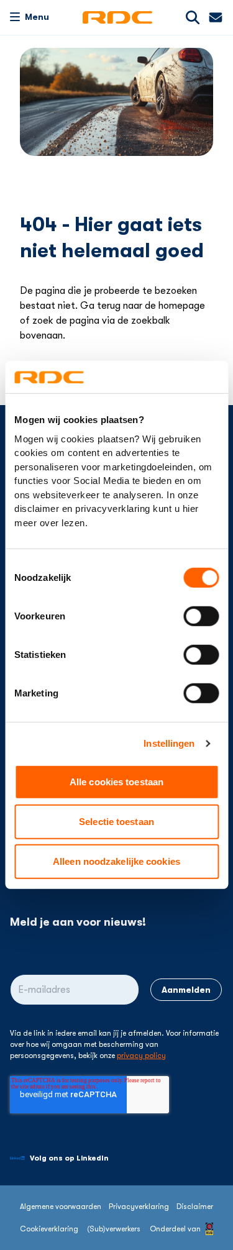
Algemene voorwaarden (60, 1206)
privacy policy (141, 1055)
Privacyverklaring (139, 1206)
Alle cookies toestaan (116, 782)
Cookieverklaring (49, 1229)
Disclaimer (194, 1206)
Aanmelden (186, 990)
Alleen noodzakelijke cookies (116, 861)
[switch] (201, 616)
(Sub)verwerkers (113, 1229)
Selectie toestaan (116, 821)
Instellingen (169, 743)
